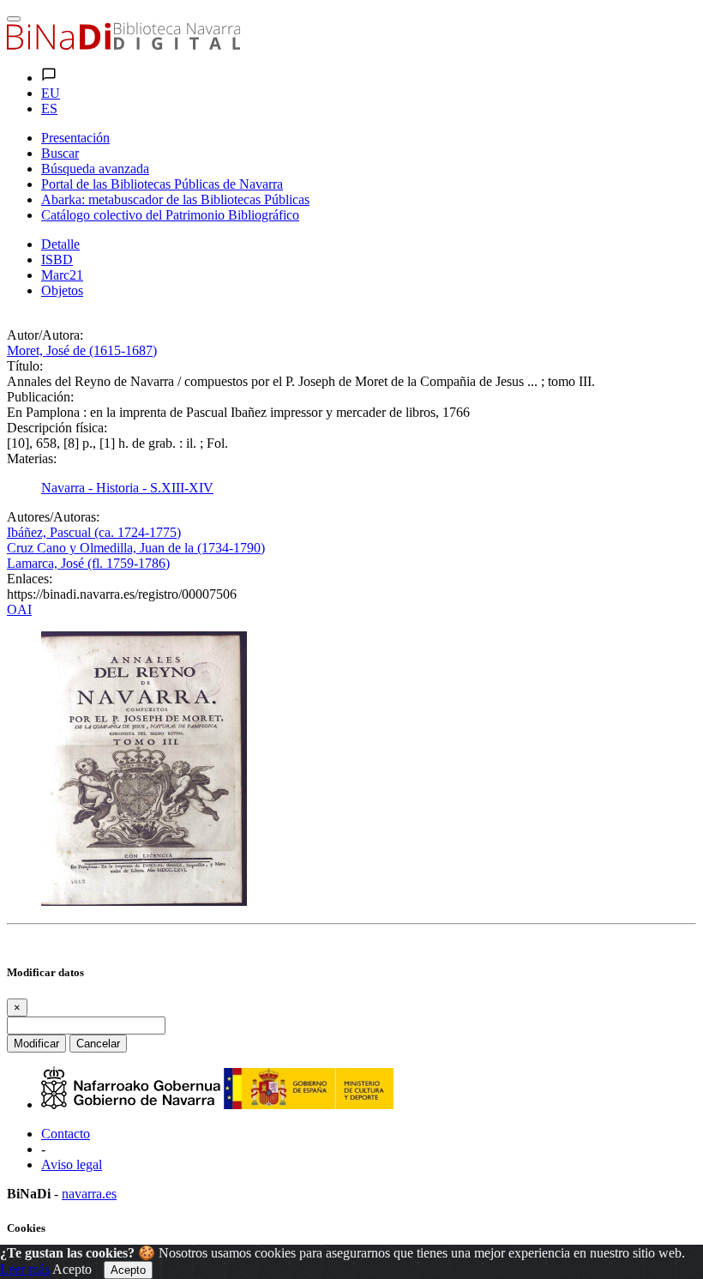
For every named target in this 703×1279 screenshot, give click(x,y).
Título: (25, 366)
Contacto (65, 1133)
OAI (19, 609)
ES (49, 108)
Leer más (25, 1269)
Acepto (72, 1269)
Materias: (32, 458)
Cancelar (98, 1043)
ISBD (57, 259)
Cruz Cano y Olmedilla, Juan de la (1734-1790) (136, 547)
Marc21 (62, 275)
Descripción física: (57, 427)
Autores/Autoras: (53, 517)
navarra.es (89, 1193)
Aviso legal (71, 1164)
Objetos (62, 290)
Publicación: (40, 396)
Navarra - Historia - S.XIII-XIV (127, 487)
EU (50, 93)
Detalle (60, 244)
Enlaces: (29, 578)
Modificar (36, 1043)
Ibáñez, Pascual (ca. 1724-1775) (94, 532)
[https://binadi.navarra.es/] (123, 45)
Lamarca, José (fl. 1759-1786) (88, 563)
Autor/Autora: (45, 335)
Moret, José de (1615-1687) (82, 350)
